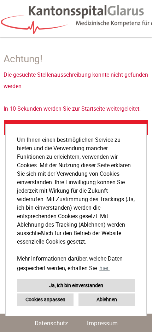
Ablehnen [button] (107, 299)
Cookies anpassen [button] (45, 299)
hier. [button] (104, 268)
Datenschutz (51, 323)
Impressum (102, 323)
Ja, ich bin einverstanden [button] (76, 285)
